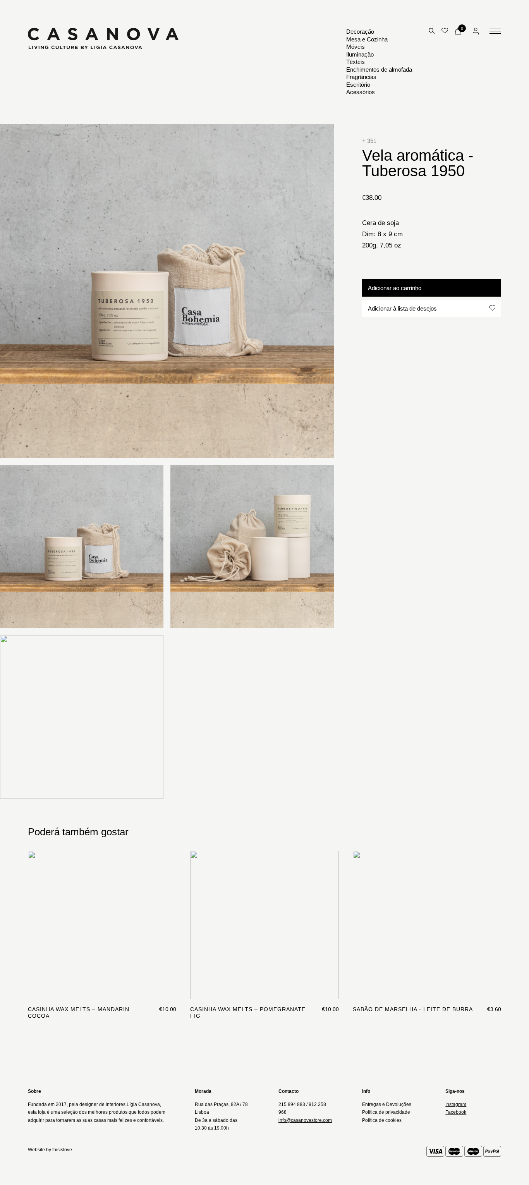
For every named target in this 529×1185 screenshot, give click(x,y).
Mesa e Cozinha (367, 39)
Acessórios (360, 92)
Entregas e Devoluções (386, 1104)
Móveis (355, 46)
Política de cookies (382, 1120)
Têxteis (355, 61)
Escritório (358, 84)
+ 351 (369, 140)
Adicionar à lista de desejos (402, 308)
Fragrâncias (361, 77)
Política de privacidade (386, 1112)
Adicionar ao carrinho (394, 287)
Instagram (455, 1104)
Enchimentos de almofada (379, 69)
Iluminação (360, 54)
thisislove (62, 1149)
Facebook (455, 1112)
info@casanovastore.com (305, 1120)
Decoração (360, 31)
